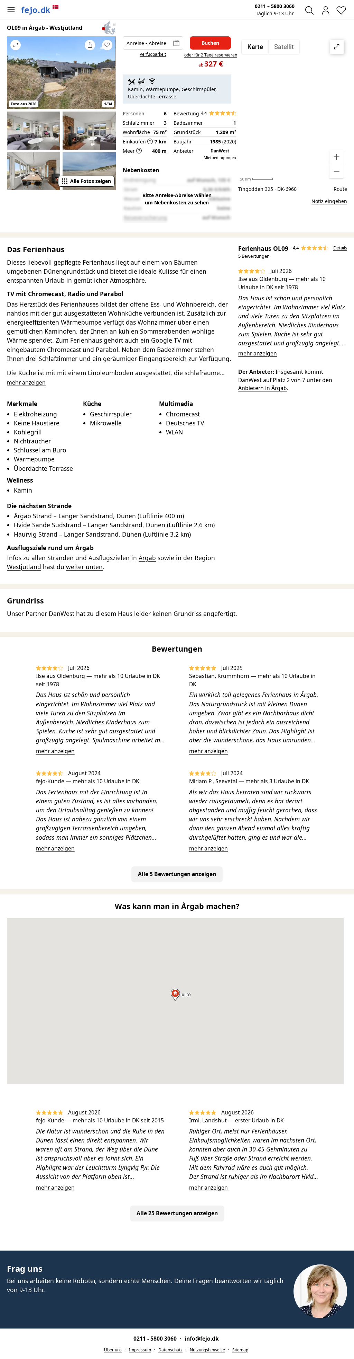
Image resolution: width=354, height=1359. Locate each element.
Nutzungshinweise (207, 1350)
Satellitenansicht (293, 109)
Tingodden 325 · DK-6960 (267, 189)
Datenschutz (170, 1350)
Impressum (140, 1350)
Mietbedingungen (220, 157)
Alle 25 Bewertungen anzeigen (177, 1213)
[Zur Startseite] (40, 10)
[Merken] (107, 45)
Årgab (147, 558)
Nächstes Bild (107, 76)
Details (340, 248)
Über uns (113, 1350)
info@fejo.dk (202, 1338)
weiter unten (84, 567)
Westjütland (24, 567)
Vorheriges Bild (15, 76)
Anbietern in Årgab (262, 388)
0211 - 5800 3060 (155, 1338)
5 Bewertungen (254, 256)
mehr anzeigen (257, 353)
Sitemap (240, 1350)
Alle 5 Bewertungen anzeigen (177, 874)
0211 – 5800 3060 (275, 6)
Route (340, 189)
